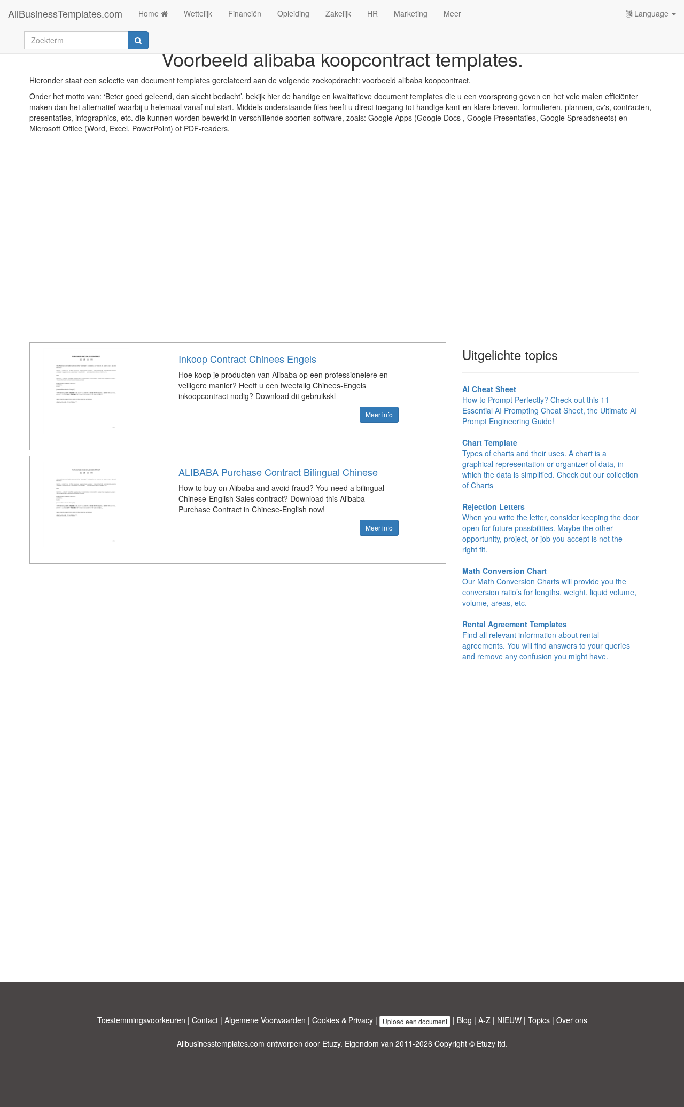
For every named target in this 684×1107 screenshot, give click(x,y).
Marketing (411, 13)
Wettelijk (198, 13)
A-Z (484, 1020)
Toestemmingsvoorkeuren (141, 1020)
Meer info (379, 414)
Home (149, 13)
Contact (205, 1020)
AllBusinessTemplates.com (65, 13)
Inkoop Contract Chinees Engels (247, 358)
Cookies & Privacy (342, 1020)
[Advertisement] (342, 235)
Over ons (571, 1020)
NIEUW (509, 1020)
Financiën (244, 13)
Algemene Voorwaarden (265, 1020)
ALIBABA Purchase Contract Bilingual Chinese (278, 472)
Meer (452, 13)
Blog (464, 1020)
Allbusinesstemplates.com (221, 1043)
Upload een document (415, 1021)
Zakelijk (338, 13)
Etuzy (331, 1043)
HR (372, 13)
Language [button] (651, 13)
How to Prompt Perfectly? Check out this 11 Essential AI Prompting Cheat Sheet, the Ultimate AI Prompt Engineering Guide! (549, 405)
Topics (539, 1020)
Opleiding (293, 13)
